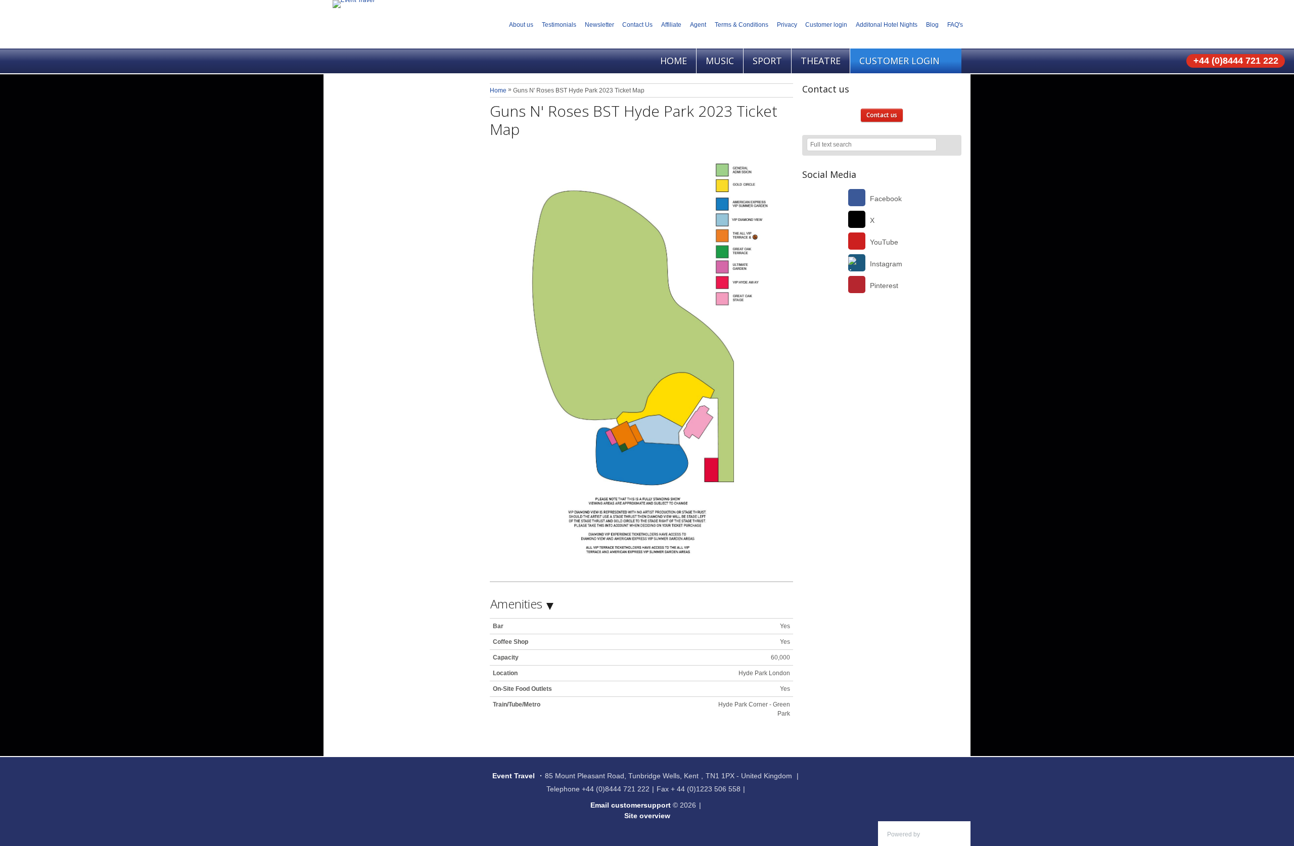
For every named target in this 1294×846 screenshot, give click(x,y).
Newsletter (599, 24)
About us (521, 24)
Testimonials (559, 24)
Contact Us (637, 24)
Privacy (787, 24)
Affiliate (671, 24)
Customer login (826, 24)
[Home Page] (354, 4)
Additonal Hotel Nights (886, 24)
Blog (932, 24)
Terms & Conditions (741, 24)
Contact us (881, 115)
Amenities (516, 603)
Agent (698, 24)
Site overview (647, 816)
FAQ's (955, 24)
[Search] (949, 145)
